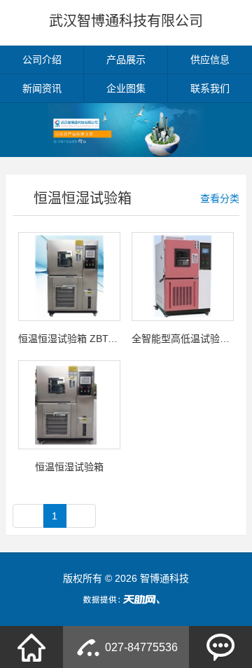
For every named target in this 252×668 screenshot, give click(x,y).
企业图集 (126, 88)
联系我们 (210, 88)
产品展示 (126, 59)
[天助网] (126, 599)
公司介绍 (42, 59)
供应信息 (210, 59)
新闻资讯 (42, 88)
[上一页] (28, 516)
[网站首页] (32, 647)
